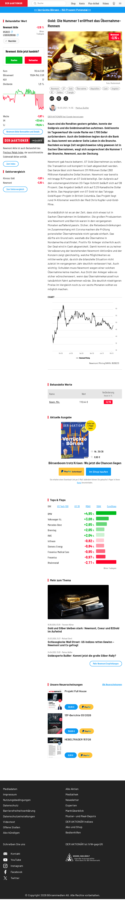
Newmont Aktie (10, 27)
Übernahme (81, 88)
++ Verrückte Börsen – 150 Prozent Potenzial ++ (62, 9)
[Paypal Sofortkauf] (86, 707)
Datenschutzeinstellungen (19, 816)
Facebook (16, 872)
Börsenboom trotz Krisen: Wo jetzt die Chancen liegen (84, 463)
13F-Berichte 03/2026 (78, 715)
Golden (60, 92)
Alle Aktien (72, 789)
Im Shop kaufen (98, 471)
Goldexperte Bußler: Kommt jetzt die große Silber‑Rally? (82, 655)
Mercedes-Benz (55, 524)
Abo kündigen (11, 832)
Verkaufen (33, 60)
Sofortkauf (77, 471)
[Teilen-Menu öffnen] (52, 98)
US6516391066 (9, 34)
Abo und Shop (74, 827)
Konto (79, 482)
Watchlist (12, 40)
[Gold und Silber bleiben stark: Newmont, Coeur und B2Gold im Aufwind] (85, 602)
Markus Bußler (82, 107)
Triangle (70, 92)
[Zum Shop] (73, 3)
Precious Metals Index (13, 152)
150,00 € (71, 731)
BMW (50, 513)
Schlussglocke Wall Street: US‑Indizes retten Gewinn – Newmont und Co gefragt (81, 643)
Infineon (51, 541)
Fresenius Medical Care (58, 552)
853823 (6, 31)
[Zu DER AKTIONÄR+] (93, 3)
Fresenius (52, 557)
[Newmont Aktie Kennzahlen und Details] (23, 99)
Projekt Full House (76, 691)
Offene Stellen (11, 827)
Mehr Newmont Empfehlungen (106, 663)
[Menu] (121, 3)
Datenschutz (10, 805)
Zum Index (10, 163)
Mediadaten (10, 789)
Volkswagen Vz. (55, 519)
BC (52, 92)
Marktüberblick (75, 810)
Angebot (115, 88)
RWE (50, 535)
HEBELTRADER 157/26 (78, 739)
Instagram (17, 865)
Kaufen (14, 60)
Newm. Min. (54, 402)
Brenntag (52, 530)
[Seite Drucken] (59, 98)
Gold (71, 88)
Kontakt (15, 853)
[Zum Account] (81, 3)
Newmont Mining (104, 363)
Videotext (9, 821)
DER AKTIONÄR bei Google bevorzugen (65, 117)
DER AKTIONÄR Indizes (79, 821)
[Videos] (106, 3)
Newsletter (72, 799)
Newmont (55, 88)
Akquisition (95, 88)
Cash (106, 88)
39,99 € (71, 706)
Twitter (15, 878)
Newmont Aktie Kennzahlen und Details (22, 131)
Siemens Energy (55, 546)
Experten (71, 805)
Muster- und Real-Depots (81, 816)
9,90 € (70, 755)
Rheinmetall (53, 562)
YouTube (16, 859)
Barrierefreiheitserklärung (19, 810)
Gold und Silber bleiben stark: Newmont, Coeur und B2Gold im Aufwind (83, 630)
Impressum (10, 794)
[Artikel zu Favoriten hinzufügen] (66, 98)
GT (64, 88)
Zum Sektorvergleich (15, 189)
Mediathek (72, 794)
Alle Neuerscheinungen (112, 684)
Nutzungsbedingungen (17, 799)
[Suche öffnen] (35, 3)
